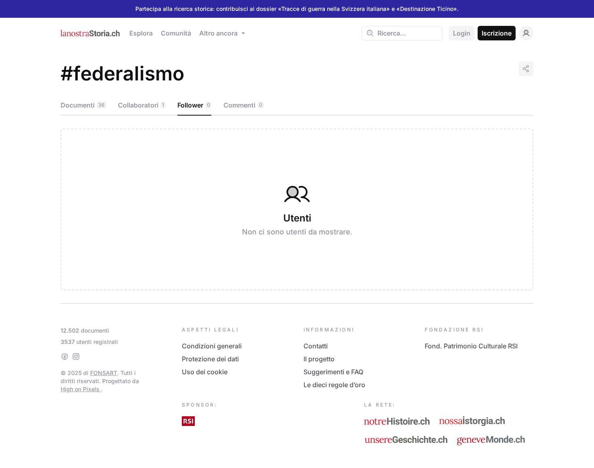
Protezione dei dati (210, 359)
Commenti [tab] (242, 105)
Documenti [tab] (83, 105)
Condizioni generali (212, 346)
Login (461, 33)
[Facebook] (65, 356)
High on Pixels (81, 389)
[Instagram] (76, 356)
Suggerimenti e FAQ (333, 372)
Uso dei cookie (204, 372)
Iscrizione (497, 33)
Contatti (315, 346)
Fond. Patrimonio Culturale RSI (471, 346)
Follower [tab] (193, 105)
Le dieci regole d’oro (334, 385)
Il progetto (319, 359)
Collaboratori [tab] (141, 105)
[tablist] (297, 105)
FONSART (103, 372)
